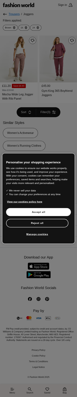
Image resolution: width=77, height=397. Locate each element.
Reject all (37, 223)
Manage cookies (37, 234)
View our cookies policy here (24, 201)
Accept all (38, 211)
